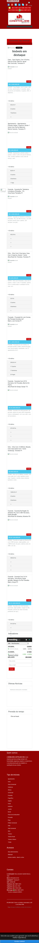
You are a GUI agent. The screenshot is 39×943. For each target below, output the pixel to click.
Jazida (10, 809)
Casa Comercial (12, 784)
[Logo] (19, 19)
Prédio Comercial (12, 823)
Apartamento (11, 779)
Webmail (10, 854)
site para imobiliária (15, 907)
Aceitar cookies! (19, 941)
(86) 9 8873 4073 (19, 890)
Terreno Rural (11, 836)
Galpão (10, 801)
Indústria (10, 806)
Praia (9, 820)
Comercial (10, 792)
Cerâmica (10, 787)
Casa (9, 781)
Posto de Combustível (13, 814)
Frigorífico (10, 798)
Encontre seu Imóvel (19, 41)
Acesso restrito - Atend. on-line (16, 857)
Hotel (9, 803)
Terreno (10, 834)
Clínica (9, 790)
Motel (9, 812)
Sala (9, 825)
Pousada (10, 817)
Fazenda (10, 795)
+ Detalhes (11, 101)
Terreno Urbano (12, 839)
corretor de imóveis (25, 907)
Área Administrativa (13, 852)
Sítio (9, 831)
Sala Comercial (12, 828)
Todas (9, 842)
